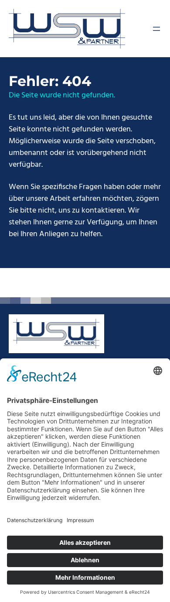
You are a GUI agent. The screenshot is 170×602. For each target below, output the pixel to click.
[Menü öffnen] (156, 29)
